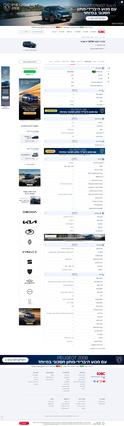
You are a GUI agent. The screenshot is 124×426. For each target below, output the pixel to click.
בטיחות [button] (73, 61)
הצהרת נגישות (82, 379)
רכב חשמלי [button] (69, 31)
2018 (91, 37)
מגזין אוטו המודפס (50, 379)
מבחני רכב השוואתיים (80, 403)
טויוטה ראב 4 (66, 391)
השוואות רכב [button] (77, 31)
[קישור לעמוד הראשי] (101, 31)
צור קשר (83, 388)
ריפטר (96, 37)
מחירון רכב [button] (61, 31)
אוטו (104, 37)
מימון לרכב (35, 384)
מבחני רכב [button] (85, 31)
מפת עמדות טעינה (65, 403)
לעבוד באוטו (82, 386)
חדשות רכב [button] (93, 31)
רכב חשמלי (67, 401)
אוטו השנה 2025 (50, 377)
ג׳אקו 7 (67, 379)
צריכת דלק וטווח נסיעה (33, 381)
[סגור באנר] (122, 2)
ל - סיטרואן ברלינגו (28, 137)
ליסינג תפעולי (51, 403)
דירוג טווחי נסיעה (65, 408)
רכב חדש (36, 377)
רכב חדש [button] (54, 31)
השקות (83, 408)
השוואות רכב (35, 375)
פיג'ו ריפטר (74, 89)
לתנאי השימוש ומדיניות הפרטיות (50, 424)
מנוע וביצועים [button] (88, 61)
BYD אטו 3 (67, 381)
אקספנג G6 (66, 377)
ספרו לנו (92, 348)
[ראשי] (101, 373)
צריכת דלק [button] (79, 61)
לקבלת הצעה (70, 71)
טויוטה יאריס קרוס (65, 386)
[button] (37, 32)
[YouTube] (104, 381)
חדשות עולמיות (102, 403)
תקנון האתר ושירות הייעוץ (79, 381)
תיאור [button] (94, 61)
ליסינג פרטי (51, 406)
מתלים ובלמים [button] (65, 61)
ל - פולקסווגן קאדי (26, 154)
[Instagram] (101, 381)
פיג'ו (100, 37)
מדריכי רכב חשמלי (65, 406)
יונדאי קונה (67, 375)
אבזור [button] (50, 61)
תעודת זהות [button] (101, 61)
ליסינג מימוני (51, 401)
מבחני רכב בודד (81, 401)
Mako (52, 375)
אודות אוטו (82, 384)
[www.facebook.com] (94, 381)
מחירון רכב (35, 379)
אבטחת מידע (82, 377)
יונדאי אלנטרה (66, 384)
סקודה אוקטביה (66, 388)
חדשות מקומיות (101, 401)
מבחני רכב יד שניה (81, 406)
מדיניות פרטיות (81, 375)
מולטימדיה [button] (57, 61)
